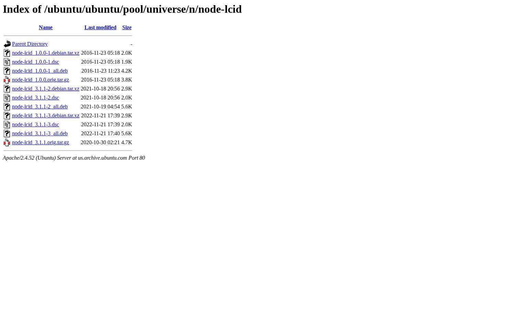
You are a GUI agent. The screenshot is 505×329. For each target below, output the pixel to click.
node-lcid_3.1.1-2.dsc (35, 97)
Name (46, 27)
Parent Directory (30, 44)
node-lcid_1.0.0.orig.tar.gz (40, 80)
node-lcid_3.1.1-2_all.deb (40, 106)
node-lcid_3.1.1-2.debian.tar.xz (45, 89)
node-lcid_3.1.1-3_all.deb (40, 133)
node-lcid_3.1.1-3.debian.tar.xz (45, 115)
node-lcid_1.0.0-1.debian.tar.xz (45, 53)
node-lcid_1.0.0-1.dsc (35, 62)
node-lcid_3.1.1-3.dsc (35, 124)
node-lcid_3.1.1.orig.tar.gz (40, 142)
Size (127, 27)
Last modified (100, 27)
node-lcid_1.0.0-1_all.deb (40, 71)
